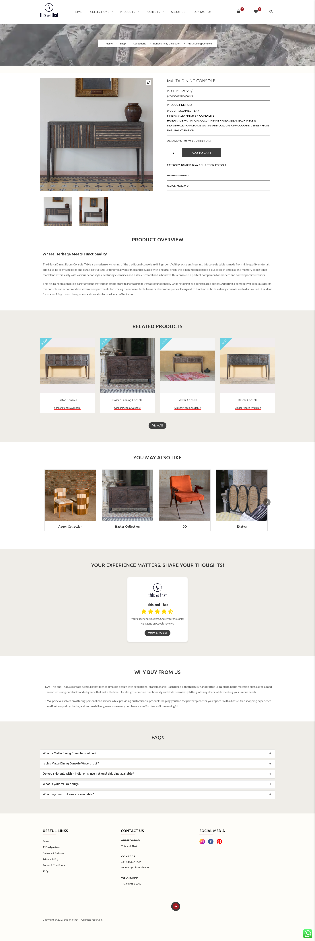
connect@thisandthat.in (135, 867)
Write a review (157, 633)
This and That (129, 846)
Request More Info (177, 186)
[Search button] (271, 11)
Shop (123, 43)
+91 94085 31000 (131, 883)
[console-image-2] (94, 211)
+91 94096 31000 (131, 862)
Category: (173, 165)
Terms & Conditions (54, 865)
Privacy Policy (50, 859)
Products (127, 11)
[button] (267, 502)
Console (221, 165)
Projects (153, 11)
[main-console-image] (58, 211)
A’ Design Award (52, 847)
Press (46, 841)
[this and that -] (49, 12)
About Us (178, 11)
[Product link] (67, 365)
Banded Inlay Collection (166, 43)
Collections (99, 11)
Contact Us (202, 11)
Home (78, 11)
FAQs (46, 871)
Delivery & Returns (177, 175)
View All (157, 425)
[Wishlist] (256, 11)
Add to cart (201, 152)
